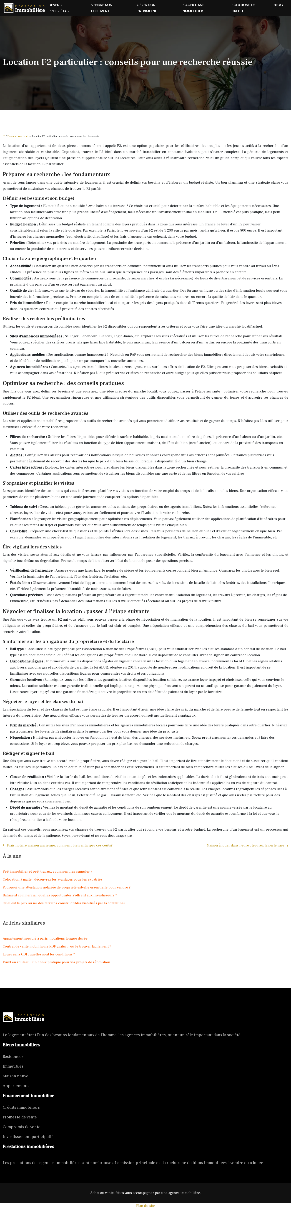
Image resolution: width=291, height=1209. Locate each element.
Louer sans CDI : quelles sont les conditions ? (39, 954)
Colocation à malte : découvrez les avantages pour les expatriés (52, 879)
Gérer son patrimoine (147, 7)
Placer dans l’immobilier (193, 7)
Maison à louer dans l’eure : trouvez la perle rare (245, 845)
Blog (278, 4)
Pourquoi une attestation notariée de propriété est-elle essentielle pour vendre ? (66, 887)
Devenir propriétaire (60, 7)
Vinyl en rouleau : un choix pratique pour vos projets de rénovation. (57, 962)
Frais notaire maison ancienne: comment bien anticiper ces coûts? (60, 845)
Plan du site (145, 1206)
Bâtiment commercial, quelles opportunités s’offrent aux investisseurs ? (60, 895)
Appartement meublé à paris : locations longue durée (45, 938)
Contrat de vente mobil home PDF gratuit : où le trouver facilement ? (57, 946)
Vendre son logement (101, 7)
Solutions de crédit (243, 7)
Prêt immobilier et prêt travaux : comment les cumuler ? (47, 871)
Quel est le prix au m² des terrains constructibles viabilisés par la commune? (64, 903)
